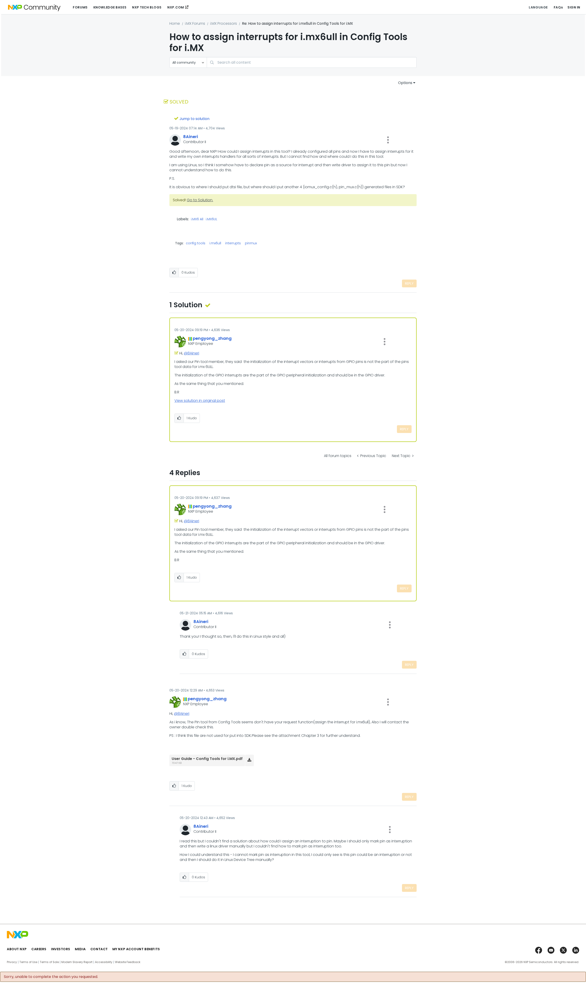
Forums (80, 7)
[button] (388, 140)
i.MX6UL (211, 219)
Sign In (573, 7)
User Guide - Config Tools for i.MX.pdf (207, 758)
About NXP (17, 949)
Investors (60, 949)
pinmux (251, 243)
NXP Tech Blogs (147, 7)
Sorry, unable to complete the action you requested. (51, 976)
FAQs (558, 7)
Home (174, 23)
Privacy (12, 962)
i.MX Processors (223, 23)
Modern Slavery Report (76, 962)
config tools (195, 243)
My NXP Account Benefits (136, 949)
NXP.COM (175, 7)
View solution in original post (199, 400)
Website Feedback (127, 962)
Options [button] (405, 82)
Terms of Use (28, 962)
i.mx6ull (215, 243)
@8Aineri (191, 353)
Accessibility (103, 962)
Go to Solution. (200, 200)
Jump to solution (194, 118)
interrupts (233, 243)
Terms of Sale (49, 962)
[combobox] (312, 62)
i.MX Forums (195, 23)
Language (538, 7)
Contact (99, 949)
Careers (38, 949)
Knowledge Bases (109, 7)
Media (80, 949)
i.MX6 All (197, 219)
